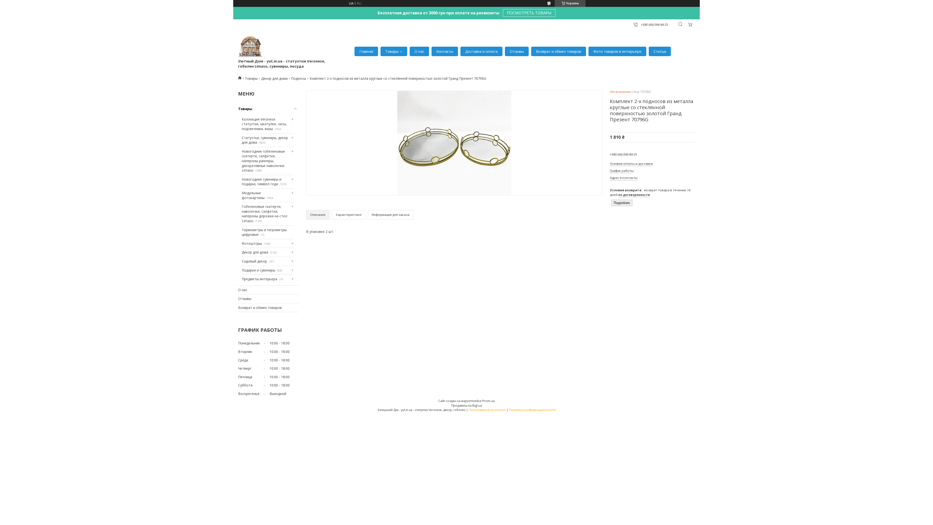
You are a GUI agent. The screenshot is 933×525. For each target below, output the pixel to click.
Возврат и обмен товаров (558, 51)
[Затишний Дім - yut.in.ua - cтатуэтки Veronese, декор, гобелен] (250, 46)
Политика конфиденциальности (532, 410)
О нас (419, 51)
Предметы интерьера (259, 279)
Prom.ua (488, 401)
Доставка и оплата (481, 51)
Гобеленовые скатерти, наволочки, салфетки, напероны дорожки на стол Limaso (264, 213)
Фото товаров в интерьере (617, 51)
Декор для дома (274, 78)
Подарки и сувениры (258, 270)
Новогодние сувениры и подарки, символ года (261, 181)
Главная (366, 51)
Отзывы (517, 51)
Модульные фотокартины (253, 195)
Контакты (444, 51)
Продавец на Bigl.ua (466, 405)
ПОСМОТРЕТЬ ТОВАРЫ (529, 13)
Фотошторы (252, 243)
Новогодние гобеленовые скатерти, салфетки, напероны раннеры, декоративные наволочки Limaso (263, 161)
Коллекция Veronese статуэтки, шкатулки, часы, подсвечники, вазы (264, 124)
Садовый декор (254, 261)
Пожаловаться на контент (487, 410)
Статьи (660, 51)
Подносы (298, 78)
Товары (392, 51)
